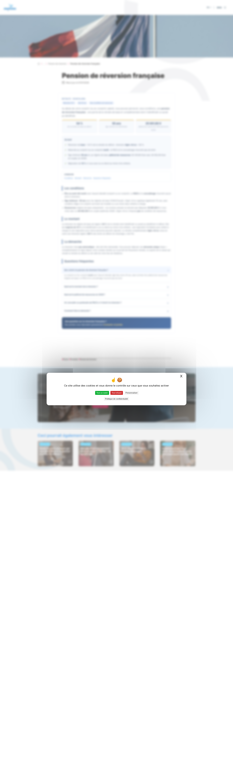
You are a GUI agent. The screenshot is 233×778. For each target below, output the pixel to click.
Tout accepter (102, 393)
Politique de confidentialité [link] (116, 399)
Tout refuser (117, 393)
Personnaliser (131, 393)
